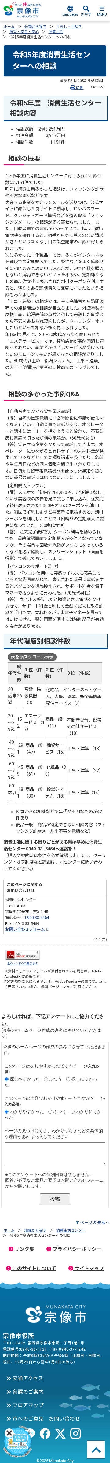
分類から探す (35, 26)
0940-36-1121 (33, 1349)
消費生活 (56, 32)
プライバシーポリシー (76, 1249)
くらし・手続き (69, 26)
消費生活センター (71, 1230)
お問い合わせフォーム (25, 929)
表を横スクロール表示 (32, 657)
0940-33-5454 (37, 917)
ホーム (9, 26)
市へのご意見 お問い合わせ (45, 1419)
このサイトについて (33, 1268)
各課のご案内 (27, 1392)
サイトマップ (88, 1268)
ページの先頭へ (95, 1222)
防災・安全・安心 (24, 32)
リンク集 (23, 1249)
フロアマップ (27, 1405)
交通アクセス (27, 1378)
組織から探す (35, 1230)
